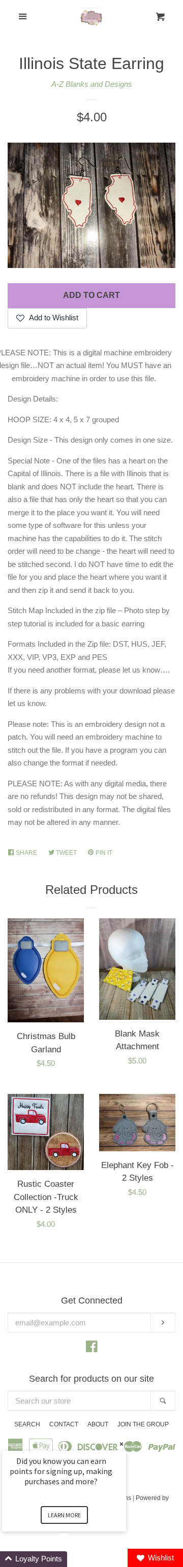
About (97, 1424)
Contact (63, 1424)
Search (27, 1424)
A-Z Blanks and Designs (91, 84)
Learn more (64, 1515)
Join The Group (143, 1424)
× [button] (121, 1444)
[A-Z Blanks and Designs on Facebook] (91, 1348)
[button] (76, 1559)
